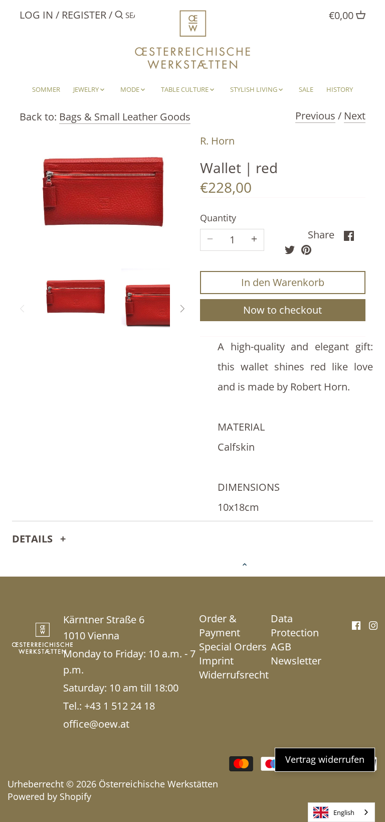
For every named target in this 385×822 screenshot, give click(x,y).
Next (354, 115)
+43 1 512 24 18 (119, 706)
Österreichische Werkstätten (158, 784)
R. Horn (217, 141)
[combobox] (341, 812)
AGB (281, 646)
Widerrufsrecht (234, 674)
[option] (75, 296)
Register (84, 15)
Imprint (216, 660)
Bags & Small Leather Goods (124, 116)
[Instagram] (373, 625)
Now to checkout (282, 310)
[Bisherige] (23, 309)
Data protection (295, 625)
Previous (315, 115)
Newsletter (296, 660)
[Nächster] (182, 309)
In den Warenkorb (282, 282)
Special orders (233, 646)
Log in (36, 15)
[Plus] (254, 239)
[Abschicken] (119, 17)
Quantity (218, 218)
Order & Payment (219, 625)
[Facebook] (356, 625)
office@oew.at (96, 724)
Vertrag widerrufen (324, 759)
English (343, 812)
